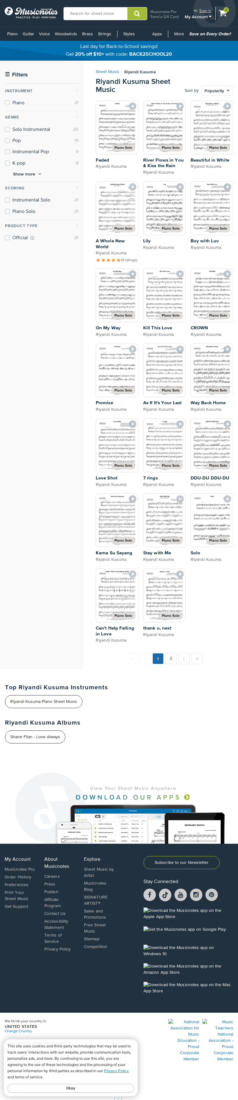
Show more (24, 173)
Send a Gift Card (164, 17)
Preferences (17, 885)
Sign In (205, 10)
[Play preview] (132, 106)
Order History (18, 877)
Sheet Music (107, 72)
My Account (197, 16)
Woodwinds (66, 34)
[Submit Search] (137, 13)
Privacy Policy (57, 949)
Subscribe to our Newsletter (182, 862)
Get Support (16, 906)
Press (49, 884)
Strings (104, 34)
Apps (157, 34)
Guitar (28, 34)
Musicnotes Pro (163, 12)
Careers (52, 876)
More (180, 36)
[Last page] (197, 658)
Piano (12, 34)
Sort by (192, 91)
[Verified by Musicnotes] (32, 238)
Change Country (18, 1031)
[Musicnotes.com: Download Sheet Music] (31, 13)
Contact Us (55, 914)
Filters (16, 75)
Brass (87, 34)
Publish (51, 892)
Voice (44, 34)
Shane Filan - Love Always (35, 737)
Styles (129, 34)
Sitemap (91, 939)
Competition (95, 947)
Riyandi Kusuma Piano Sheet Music (43, 701)
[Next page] (184, 658)
